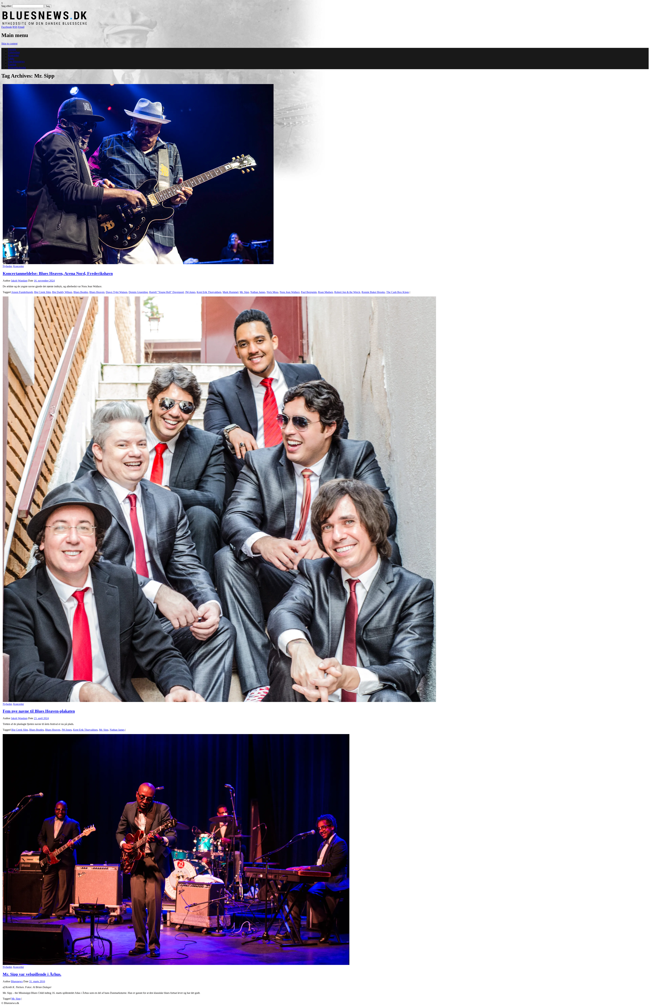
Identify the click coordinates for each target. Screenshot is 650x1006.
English (12, 64)
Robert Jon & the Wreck (347, 292)
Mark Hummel (230, 292)
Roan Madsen (325, 292)
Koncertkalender (17, 67)
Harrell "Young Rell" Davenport (166, 292)
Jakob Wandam (19, 280)
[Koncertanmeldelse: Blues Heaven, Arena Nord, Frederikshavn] (138, 263)
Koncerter (13, 55)
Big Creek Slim (42, 292)
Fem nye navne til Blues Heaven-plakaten (39, 711)
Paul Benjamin (309, 292)
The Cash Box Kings (397, 292)
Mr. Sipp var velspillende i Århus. (32, 974)
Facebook (6, 27)
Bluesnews (17, 981)
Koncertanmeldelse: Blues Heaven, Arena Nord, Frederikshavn (58, 273)
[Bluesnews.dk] (80, 23)
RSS (15, 27)
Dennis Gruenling (138, 292)
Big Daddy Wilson (62, 292)
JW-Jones (190, 292)
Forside (12, 49)
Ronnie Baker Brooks (373, 292)
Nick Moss (272, 292)
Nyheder (7, 266)
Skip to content (9, 43)
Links (11, 58)
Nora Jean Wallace (290, 292)
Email (21, 27)
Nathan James (257, 292)
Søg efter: (6, 6)
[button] (138, 174)
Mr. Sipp (244, 292)
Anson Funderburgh (22, 292)
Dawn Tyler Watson (116, 292)
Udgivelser (14, 52)
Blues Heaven (96, 292)
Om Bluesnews (16, 61)
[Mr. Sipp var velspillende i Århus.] (176, 964)
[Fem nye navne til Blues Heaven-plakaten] (219, 701)
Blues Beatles (80, 292)
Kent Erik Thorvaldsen (209, 292)
